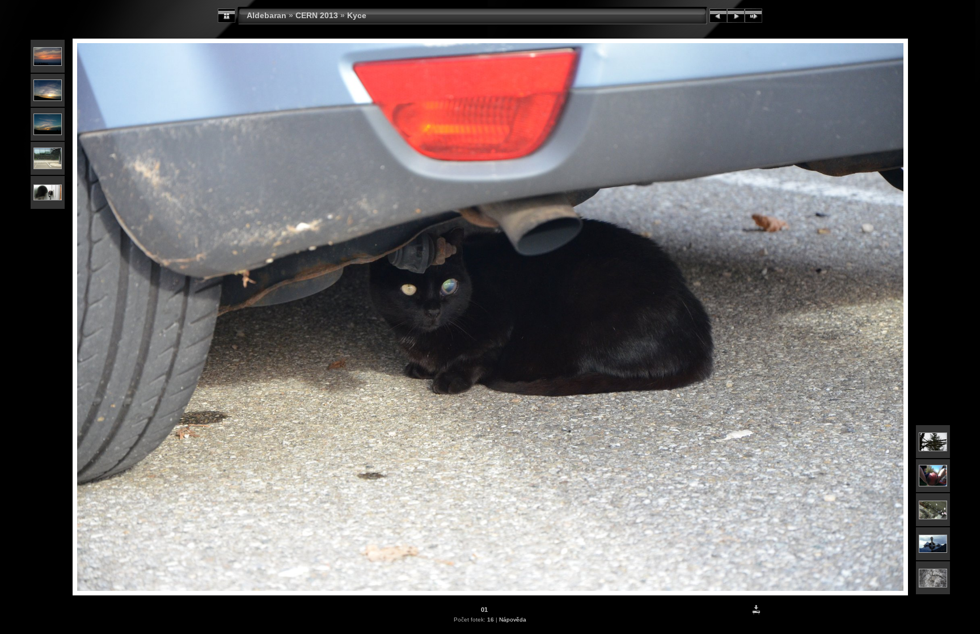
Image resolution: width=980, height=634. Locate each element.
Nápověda (512, 619)
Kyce (356, 15)
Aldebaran (266, 15)
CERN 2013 (316, 15)
